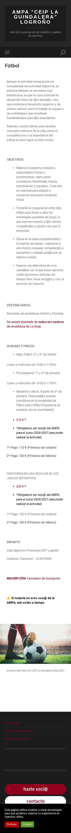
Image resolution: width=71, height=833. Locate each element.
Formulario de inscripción (43, 578)
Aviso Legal (12, 723)
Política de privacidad (19, 730)
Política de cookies (17, 738)
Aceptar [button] (27, 824)
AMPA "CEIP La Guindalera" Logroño (35, 17)
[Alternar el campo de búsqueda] (63, 52)
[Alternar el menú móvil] (8, 52)
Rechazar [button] (12, 824)
